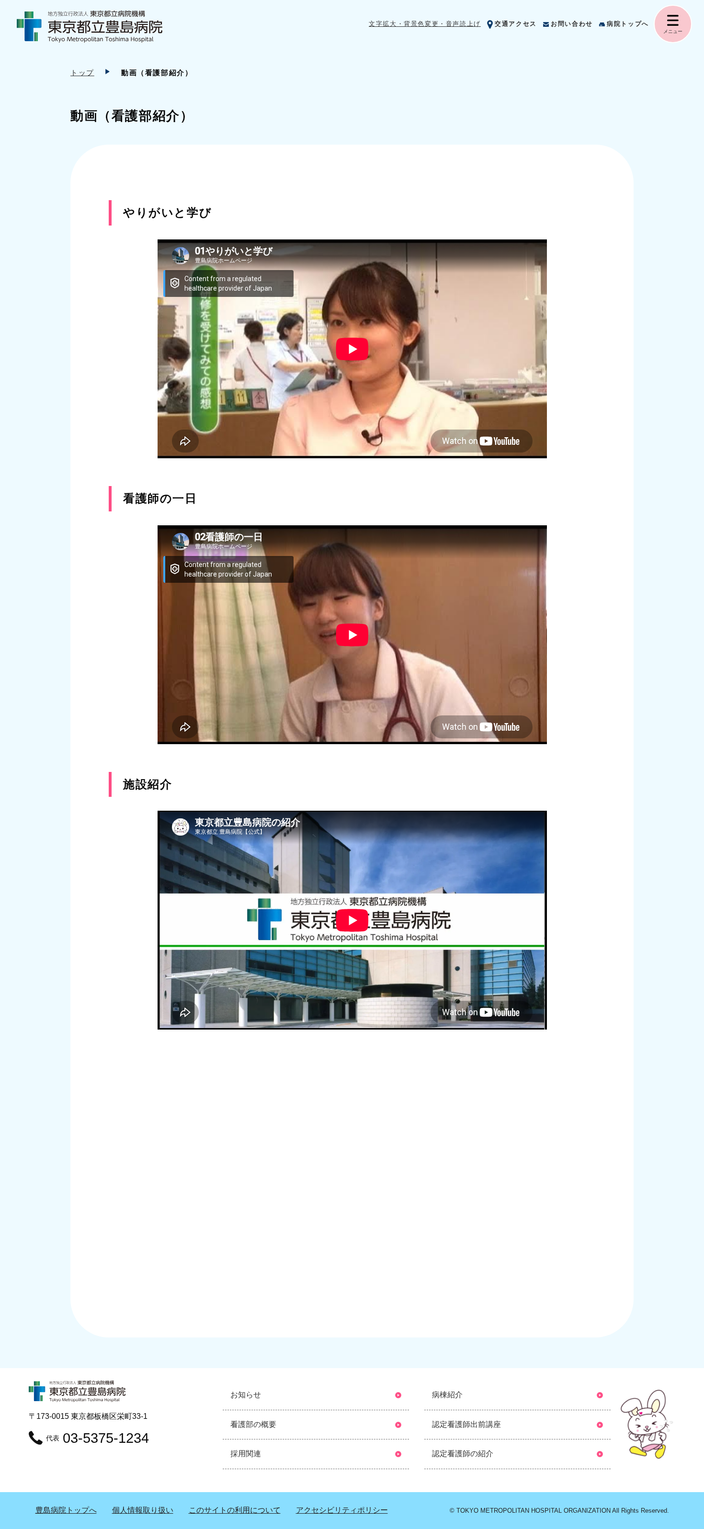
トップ (82, 72)
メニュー (672, 31)
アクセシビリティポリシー (342, 1510)
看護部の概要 (253, 1424)
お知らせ (245, 1395)
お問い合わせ (572, 23)
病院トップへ (628, 23)
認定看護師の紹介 (462, 1454)
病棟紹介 (447, 1395)
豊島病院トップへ (66, 1510)
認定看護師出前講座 (466, 1424)
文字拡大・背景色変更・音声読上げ (425, 23)
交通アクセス (516, 23)
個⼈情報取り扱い (142, 1510)
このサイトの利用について (235, 1510)
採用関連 (245, 1454)
